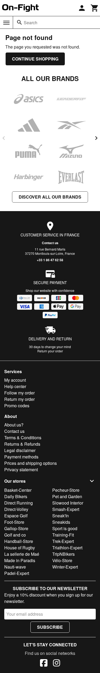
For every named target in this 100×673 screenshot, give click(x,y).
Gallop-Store (16, 528)
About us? (13, 425)
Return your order (50, 351)
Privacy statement (21, 469)
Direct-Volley (16, 509)
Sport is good (64, 528)
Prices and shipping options (30, 463)
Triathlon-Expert (67, 548)
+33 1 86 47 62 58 (50, 259)
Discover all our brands (50, 197)
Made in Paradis (19, 560)
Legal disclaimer (19, 450)
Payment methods (21, 457)
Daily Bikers (15, 496)
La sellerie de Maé (21, 554)
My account (15, 380)
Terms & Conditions (22, 437)
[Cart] (94, 8)
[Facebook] (43, 664)
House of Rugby (19, 548)
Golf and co (15, 535)
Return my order (19, 399)
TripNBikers (63, 554)
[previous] (3, 138)
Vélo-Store (62, 560)
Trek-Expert (63, 541)
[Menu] (6, 22)
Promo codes (16, 405)
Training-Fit (63, 535)
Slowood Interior (67, 503)
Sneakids (61, 522)
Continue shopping (35, 59)
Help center (15, 386)
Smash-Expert (65, 509)
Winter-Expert (65, 567)
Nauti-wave (15, 567)
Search (30, 22)
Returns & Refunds (22, 444)
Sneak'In (60, 516)
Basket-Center (17, 490)
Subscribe (50, 627)
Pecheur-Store (65, 490)
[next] (96, 138)
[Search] (19, 22)
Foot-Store (14, 522)
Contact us (50, 243)
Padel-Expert (16, 573)
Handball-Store (18, 541)
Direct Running (18, 503)
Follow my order (19, 393)
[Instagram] (56, 664)
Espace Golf (15, 516)
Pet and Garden (67, 496)
